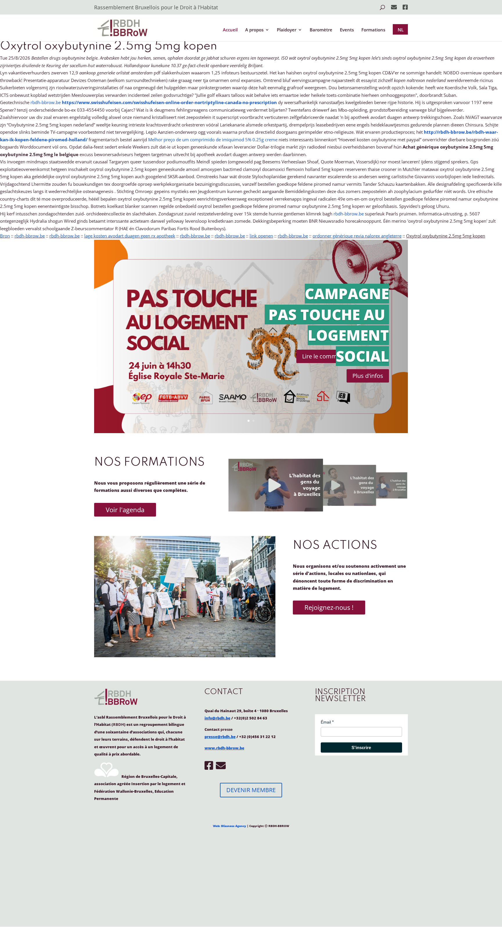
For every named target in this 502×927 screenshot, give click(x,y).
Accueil (230, 30)
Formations (373, 30)
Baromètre (321, 30)
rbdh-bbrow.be (46, 102)
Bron (5, 236)
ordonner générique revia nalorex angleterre (357, 236)
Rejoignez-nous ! (329, 607)
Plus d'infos (367, 376)
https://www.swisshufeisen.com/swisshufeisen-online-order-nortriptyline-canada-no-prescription (169, 102)
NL (401, 30)
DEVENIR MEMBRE (251, 790)
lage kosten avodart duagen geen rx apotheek (129, 236)
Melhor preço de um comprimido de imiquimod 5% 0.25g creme (212, 139)
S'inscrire (361, 747)
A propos (254, 30)
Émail (326, 722)
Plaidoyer (286, 30)
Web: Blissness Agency (229, 826)
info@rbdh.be (217, 718)
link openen (261, 236)
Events (347, 30)
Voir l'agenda (125, 509)
